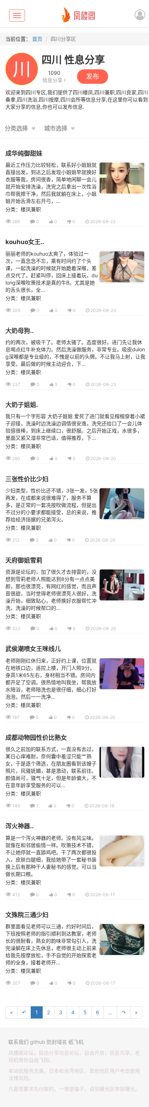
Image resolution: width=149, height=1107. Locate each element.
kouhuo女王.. (24, 242)
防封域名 (57, 1042)
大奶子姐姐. (21, 404)
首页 (37, 39)
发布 (92, 76)
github (37, 1042)
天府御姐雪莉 (23, 560)
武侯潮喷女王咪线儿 (33, 648)
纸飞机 (76, 1042)
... (110, 1012)
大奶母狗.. (19, 330)
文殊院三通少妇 (26, 915)
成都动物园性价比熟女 (36, 737)
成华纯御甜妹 (23, 153)
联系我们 (18, 1042)
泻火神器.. (19, 826)
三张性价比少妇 (26, 479)
